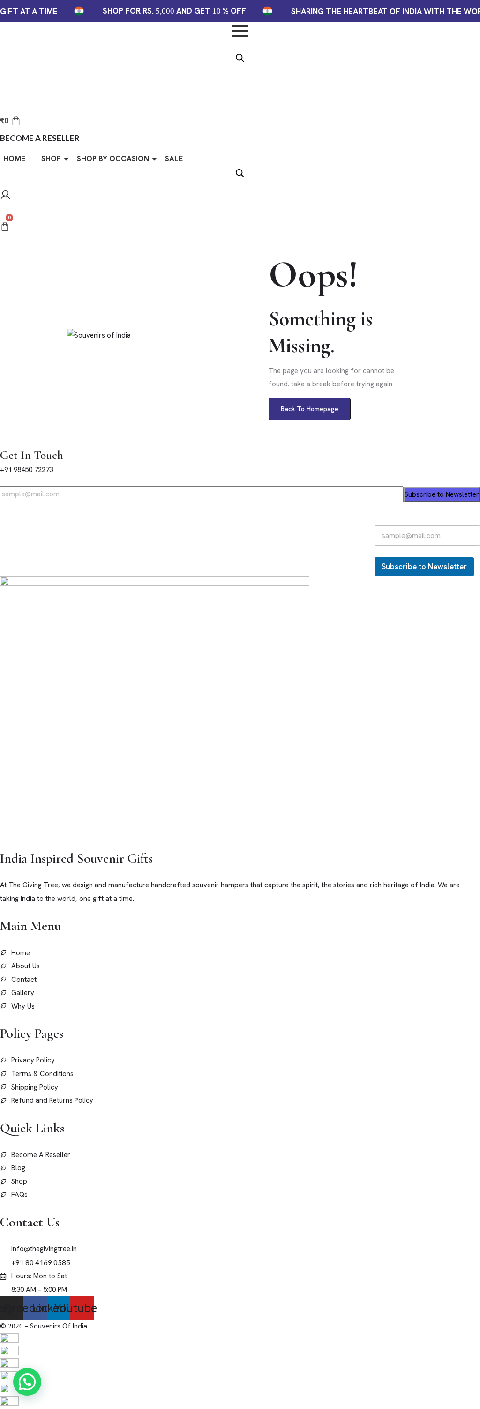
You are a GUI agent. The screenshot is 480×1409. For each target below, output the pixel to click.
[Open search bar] (240, 57)
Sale (174, 158)
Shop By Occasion (113, 158)
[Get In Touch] (3, 440)
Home (14, 158)
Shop (51, 158)
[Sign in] (5, 196)
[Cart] (5, 226)
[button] (27, 1382)
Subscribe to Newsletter (442, 494)
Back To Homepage (309, 409)
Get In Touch (31, 455)
